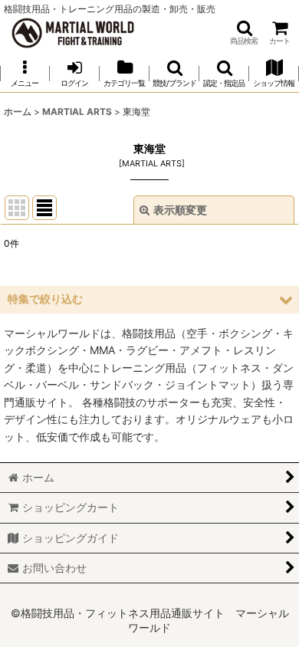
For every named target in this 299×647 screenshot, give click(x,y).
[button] (243, 33)
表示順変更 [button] (180, 209)
